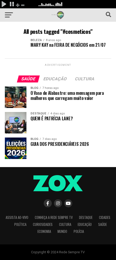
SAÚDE (102, 224)
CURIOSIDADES (43, 224)
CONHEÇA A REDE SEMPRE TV (54, 217)
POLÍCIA (79, 231)
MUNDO (62, 231)
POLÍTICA (20, 224)
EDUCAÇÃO (85, 224)
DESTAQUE (86, 217)
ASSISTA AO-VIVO (17, 217)
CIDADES (104, 217)
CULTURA (65, 224)
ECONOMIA (44, 231)
